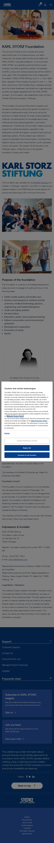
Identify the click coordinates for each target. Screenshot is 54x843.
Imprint (7, 433)
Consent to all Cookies (27, 455)
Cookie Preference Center (27, 440)
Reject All (27, 448)
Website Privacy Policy (15, 416)
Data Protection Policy (39, 421)
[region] (27, 421)
